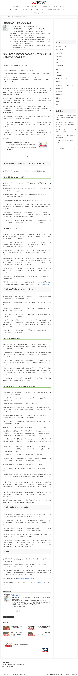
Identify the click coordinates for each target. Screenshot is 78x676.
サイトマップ (25, 674)
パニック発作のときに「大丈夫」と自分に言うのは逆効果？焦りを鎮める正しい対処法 (66, 117)
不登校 (18, 578)
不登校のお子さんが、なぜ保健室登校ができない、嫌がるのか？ (66, 136)
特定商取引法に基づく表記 (17, 674)
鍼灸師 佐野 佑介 (16, 595)
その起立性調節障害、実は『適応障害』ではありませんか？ (66, 141)
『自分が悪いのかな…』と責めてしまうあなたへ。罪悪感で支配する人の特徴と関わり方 (66, 124)
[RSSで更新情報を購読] (20, 611)
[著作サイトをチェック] (12, 611)
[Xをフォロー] (14, 611)
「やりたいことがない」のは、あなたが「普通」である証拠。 (66, 130)
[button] (75, 148)
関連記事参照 (45, 284)
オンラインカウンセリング (37, 582)
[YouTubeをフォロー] (16, 611)
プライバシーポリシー (6, 674)
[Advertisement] (66, 28)
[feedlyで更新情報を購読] (18, 611)
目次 (25, 156)
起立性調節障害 (25, 578)
